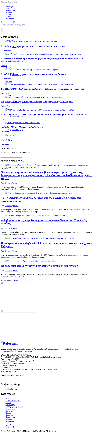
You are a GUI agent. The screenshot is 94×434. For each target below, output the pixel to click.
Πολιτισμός (10, 18)
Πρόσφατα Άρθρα (16, 61)
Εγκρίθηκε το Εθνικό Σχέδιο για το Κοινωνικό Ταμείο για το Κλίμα (33, 46)
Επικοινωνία (10, 427)
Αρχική (8, 425)
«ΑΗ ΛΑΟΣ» (7, 140)
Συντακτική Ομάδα (11, 183)
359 (12, 280)
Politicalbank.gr (11, 389)
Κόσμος (8, 16)
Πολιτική (9, 12)
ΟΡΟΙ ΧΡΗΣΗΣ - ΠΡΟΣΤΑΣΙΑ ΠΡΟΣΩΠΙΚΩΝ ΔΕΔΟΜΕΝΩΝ (25, 379)
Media (8, 399)
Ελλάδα (8, 14)
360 (14, 280)
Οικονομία (9, 6)
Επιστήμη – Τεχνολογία (14, 407)
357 (6, 280)
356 (3, 280)
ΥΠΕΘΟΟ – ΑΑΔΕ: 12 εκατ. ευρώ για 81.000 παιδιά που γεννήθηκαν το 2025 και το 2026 (43, 114)
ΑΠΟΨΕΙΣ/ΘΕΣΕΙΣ (13, 401)
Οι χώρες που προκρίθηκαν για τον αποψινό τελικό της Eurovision (39, 265)
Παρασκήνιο (10, 10)
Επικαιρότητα (6, 50)
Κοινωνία (9, 411)
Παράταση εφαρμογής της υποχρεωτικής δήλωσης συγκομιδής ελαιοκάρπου (37, 101)
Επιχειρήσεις (10, 8)
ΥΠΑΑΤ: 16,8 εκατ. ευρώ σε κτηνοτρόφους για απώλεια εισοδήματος (33, 74)
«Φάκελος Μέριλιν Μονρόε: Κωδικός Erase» (22, 127)
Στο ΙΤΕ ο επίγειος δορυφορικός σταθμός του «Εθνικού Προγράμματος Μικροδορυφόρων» (44, 89)
